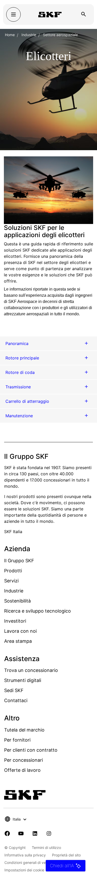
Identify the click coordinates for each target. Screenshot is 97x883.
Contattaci (15, 700)
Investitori (15, 621)
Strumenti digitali (22, 680)
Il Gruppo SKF (19, 560)
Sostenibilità (17, 601)
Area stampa (18, 641)
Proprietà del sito (66, 855)
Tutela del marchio (24, 730)
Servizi (11, 580)
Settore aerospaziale (60, 35)
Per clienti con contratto (30, 750)
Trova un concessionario (31, 670)
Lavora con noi (20, 631)
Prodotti (13, 570)
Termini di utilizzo (46, 847)
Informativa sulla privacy (25, 855)
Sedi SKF (14, 690)
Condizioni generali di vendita (29, 862)
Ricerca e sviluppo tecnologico (37, 611)
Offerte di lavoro (22, 770)
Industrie (28, 35)
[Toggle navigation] (13, 14)
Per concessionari (23, 760)
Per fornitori (17, 740)
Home (10, 35)
